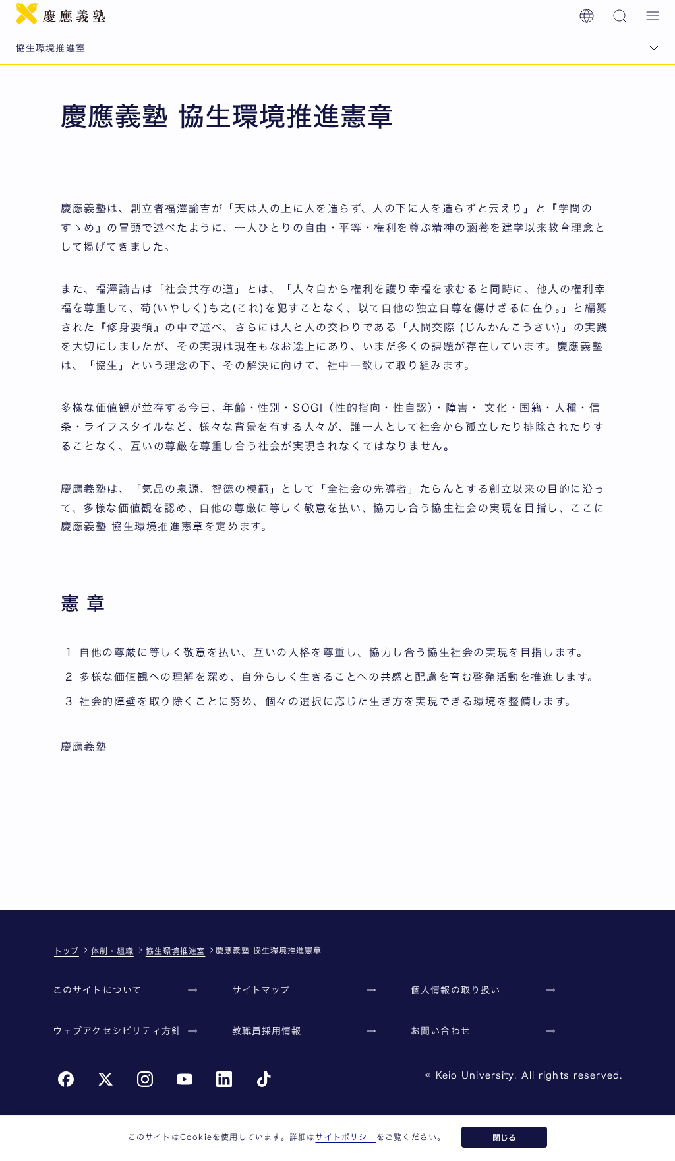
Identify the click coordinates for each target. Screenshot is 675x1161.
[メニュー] (652, 16)
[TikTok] (263, 1079)
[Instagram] (145, 1079)
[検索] (619, 16)
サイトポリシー (345, 1137)
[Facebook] (66, 1079)
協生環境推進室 (176, 951)
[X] (105, 1079)
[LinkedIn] (224, 1079)
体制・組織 (112, 951)
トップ (66, 951)
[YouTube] (184, 1079)
